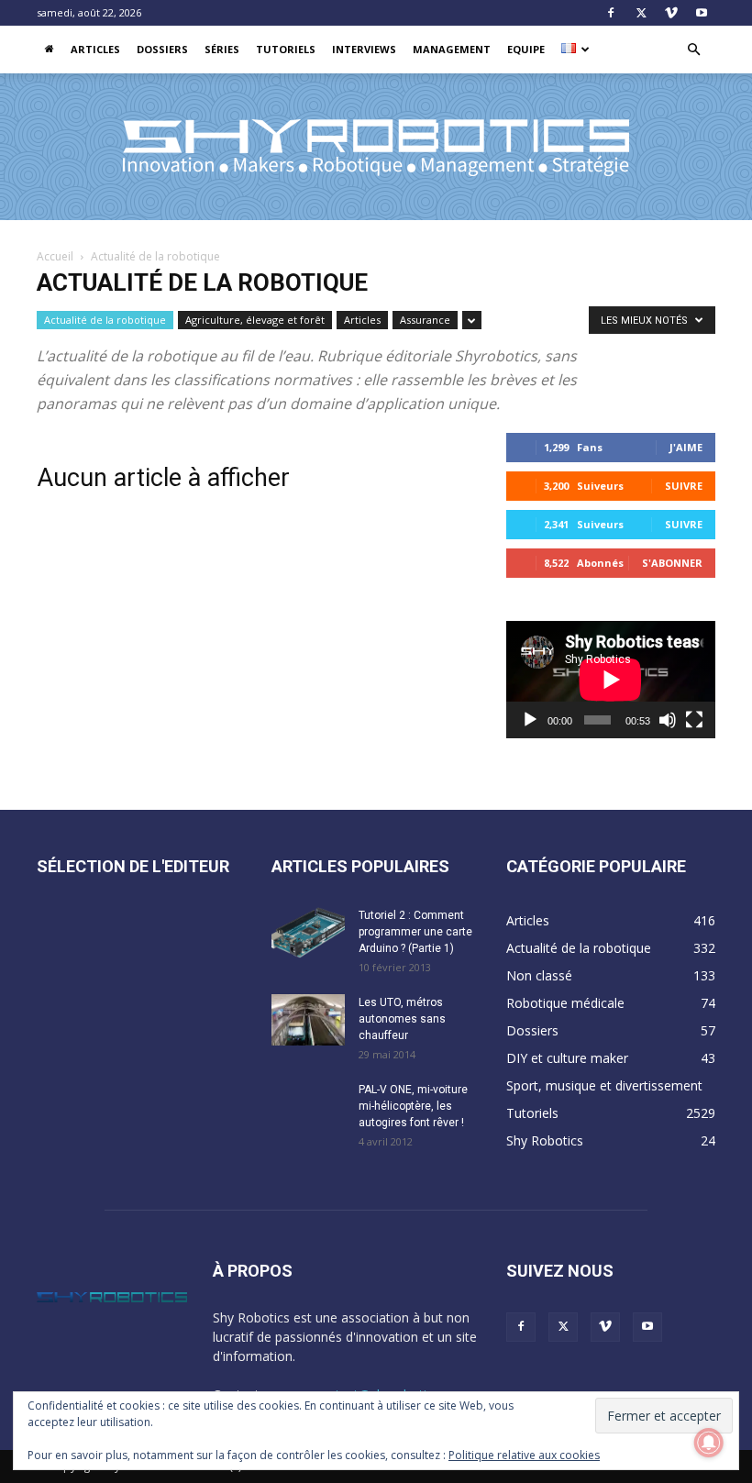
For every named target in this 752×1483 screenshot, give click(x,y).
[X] (641, 13)
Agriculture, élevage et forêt (255, 319)
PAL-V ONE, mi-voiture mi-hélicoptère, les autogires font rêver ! (413, 1106)
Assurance (425, 319)
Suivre (683, 485)
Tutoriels (285, 49)
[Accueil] (49, 49)
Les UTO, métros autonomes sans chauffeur (402, 1019)
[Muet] (667, 720)
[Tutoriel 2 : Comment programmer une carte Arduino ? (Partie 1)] (308, 932)
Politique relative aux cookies (524, 1455)
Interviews (364, 49)
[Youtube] (701, 13)
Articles (95, 49)
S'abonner (672, 563)
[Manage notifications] (709, 1442)
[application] (610, 679)
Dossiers (162, 49)
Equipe (526, 49)
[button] (693, 50)
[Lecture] (530, 720)
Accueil (55, 256)
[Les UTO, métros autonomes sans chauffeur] (308, 1020)
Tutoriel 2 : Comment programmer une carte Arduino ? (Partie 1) (415, 932)
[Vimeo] (671, 13)
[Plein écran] (694, 720)
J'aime (685, 447)
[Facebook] (611, 13)
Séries (222, 49)
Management (452, 49)
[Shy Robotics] (376, 147)
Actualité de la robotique (105, 319)
